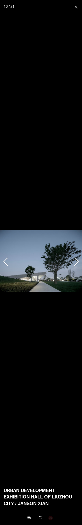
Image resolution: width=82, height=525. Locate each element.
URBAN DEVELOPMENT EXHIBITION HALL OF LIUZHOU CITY (38, 497)
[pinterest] (50, 518)
